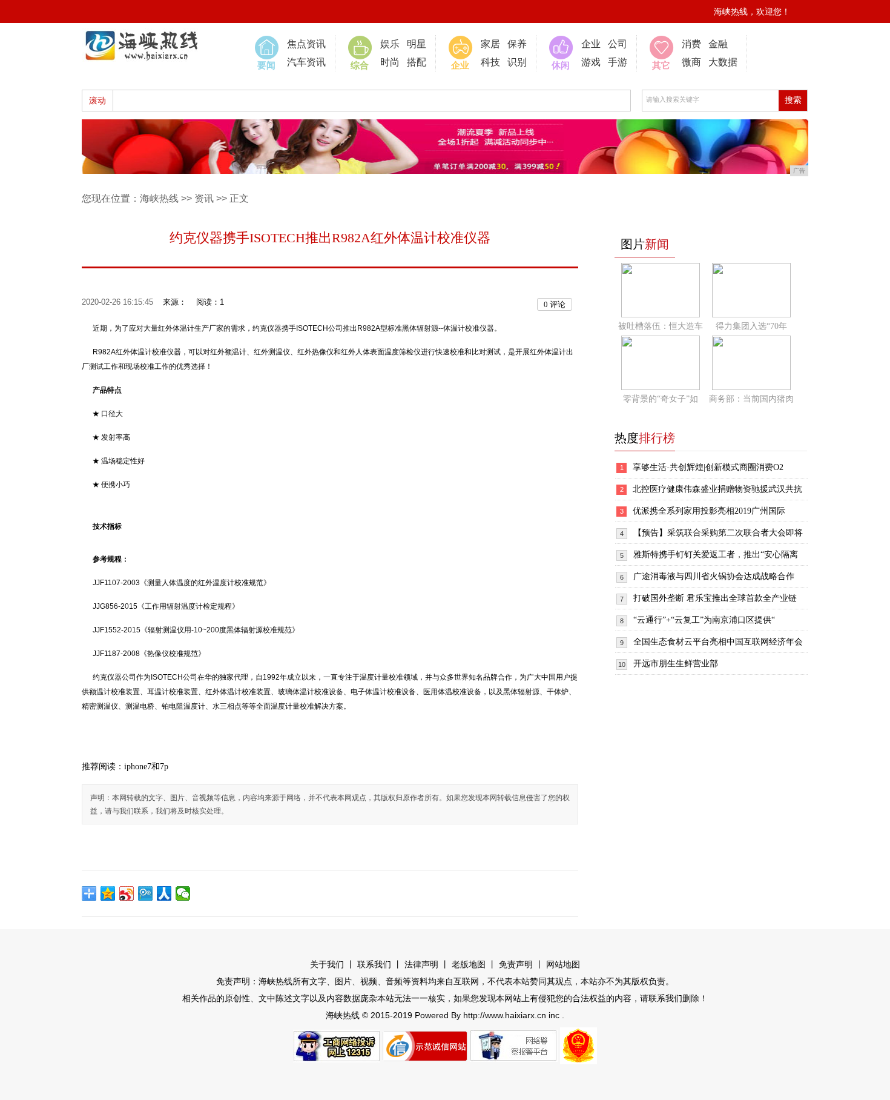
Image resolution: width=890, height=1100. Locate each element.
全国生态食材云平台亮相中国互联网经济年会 (718, 641)
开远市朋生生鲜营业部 (675, 663)
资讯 (204, 198)
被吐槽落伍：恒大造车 (660, 326)
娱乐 (390, 44)
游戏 (591, 62)
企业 (591, 44)
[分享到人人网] (164, 893)
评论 (554, 304)
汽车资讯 (306, 62)
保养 (517, 44)
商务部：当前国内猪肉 (751, 398)
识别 (517, 62)
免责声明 (516, 964)
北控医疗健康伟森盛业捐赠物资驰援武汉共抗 (717, 489)
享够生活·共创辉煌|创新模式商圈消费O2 (708, 467)
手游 (617, 62)
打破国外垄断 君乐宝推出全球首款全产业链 (715, 598)
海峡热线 (159, 198)
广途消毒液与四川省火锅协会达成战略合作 (713, 576)
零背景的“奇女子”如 (660, 398)
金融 (718, 44)
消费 (691, 44)
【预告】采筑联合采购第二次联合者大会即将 (718, 532)
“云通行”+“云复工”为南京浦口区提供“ (704, 620)
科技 (490, 62)
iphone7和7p (146, 766)
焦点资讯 (306, 44)
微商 (691, 62)
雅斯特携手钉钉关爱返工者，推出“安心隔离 (715, 554)
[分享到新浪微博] (126, 893)
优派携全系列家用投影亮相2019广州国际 (709, 510)
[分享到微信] (183, 893)
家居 (490, 44)
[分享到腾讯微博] (145, 893)
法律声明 (421, 964)
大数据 (722, 62)
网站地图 (563, 964)
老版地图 (469, 964)
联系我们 (374, 964)
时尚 (390, 62)
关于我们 (327, 964)
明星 (416, 44)
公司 (617, 44)
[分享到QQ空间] (108, 893)
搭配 (416, 62)
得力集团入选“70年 (751, 326)
